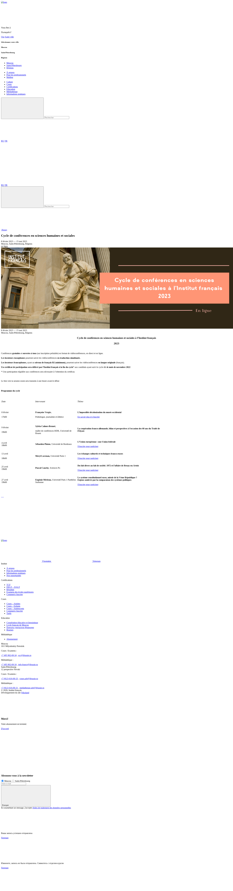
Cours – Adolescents (15, 608)
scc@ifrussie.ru (24, 655)
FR (6, 141)
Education (10, 89)
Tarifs (8, 613)
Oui (2, 37)
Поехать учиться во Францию (20, 627)
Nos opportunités (13, 575)
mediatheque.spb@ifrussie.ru (32, 688)
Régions (9, 68)
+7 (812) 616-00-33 (9, 678)
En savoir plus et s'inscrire (89, 417)
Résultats (10, 589)
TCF (8, 585)
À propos (10, 72)
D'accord (5, 728)
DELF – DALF (13, 587)
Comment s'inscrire (14, 594)
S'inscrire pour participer (88, 446)
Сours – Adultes (13, 604)
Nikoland (25, 693)
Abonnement (12, 639)
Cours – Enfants (13, 606)
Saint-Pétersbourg (14, 65)
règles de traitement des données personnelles (51, 808)
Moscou (9, 63)
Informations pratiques (15, 94)
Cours (9, 84)
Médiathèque (12, 91)
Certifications (12, 87)
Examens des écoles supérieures (20, 592)
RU (2, 141)
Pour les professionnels (16, 75)
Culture (9, 82)
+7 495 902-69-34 (9, 655)
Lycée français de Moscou (17, 625)
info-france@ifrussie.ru (28, 664)
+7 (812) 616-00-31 (9, 688)
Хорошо (4, 838)
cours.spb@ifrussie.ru (29, 678)
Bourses (9, 630)
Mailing (9, 77)
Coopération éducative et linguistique (22, 622)
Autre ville (9, 37)
